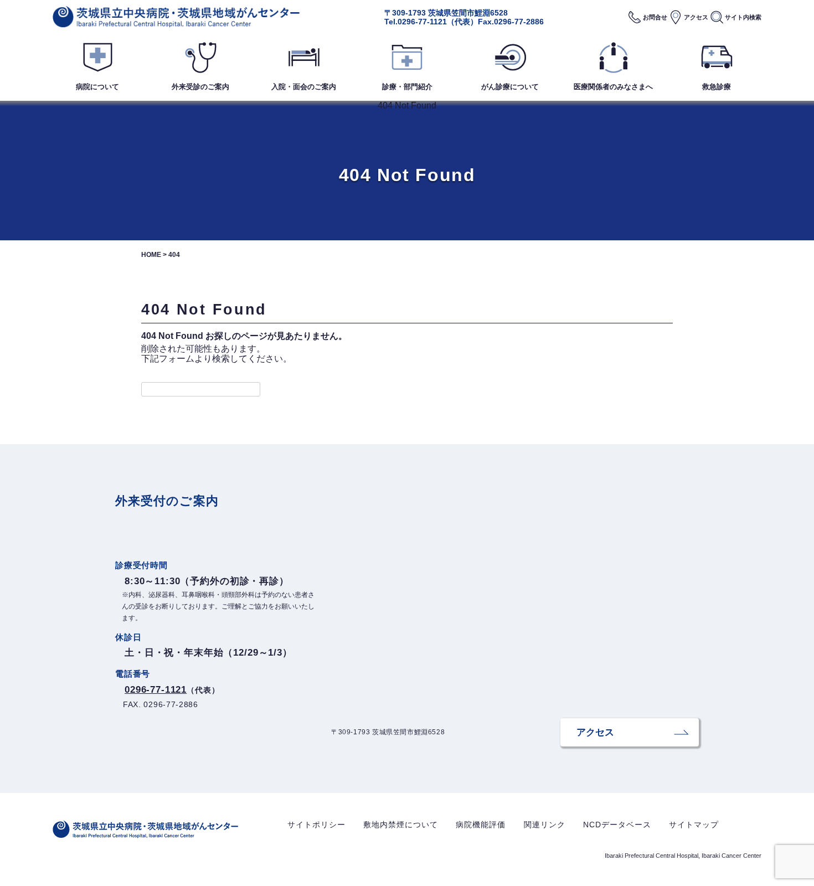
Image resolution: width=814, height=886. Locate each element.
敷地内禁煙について (400, 824)
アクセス (696, 17)
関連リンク (544, 824)
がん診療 (510, 87)
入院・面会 (303, 87)
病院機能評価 (481, 824)
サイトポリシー (316, 824)
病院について (97, 87)
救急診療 (716, 87)
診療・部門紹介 (407, 87)
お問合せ (655, 17)
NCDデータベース (617, 824)
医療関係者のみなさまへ (613, 87)
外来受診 (200, 87)
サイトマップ (694, 824)
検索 (743, 17)
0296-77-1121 (422, 21)
